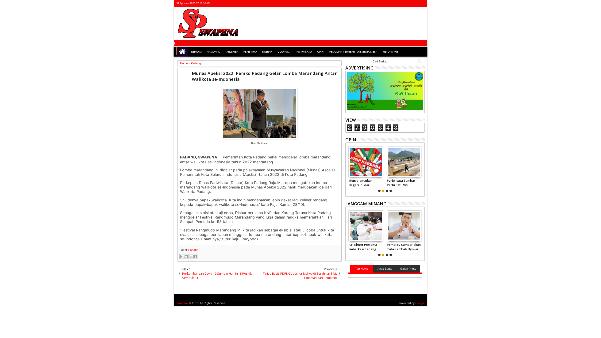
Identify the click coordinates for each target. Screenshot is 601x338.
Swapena (182, 303)
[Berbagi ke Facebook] (195, 256)
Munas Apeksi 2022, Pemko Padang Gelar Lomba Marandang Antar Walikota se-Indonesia (264, 76)
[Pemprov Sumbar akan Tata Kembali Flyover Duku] (404, 225)
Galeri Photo (408, 268)
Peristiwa (250, 51)
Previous (421, 168)
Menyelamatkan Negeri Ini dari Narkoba (360, 182)
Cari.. (420, 61)
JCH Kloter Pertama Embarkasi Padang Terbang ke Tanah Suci (362, 246)
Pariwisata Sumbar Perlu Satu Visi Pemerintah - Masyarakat (401, 182)
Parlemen (231, 51)
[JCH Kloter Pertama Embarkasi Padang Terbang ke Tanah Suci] (365, 225)
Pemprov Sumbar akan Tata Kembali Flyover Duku (404, 246)
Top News (361, 268)
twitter (397, 3)
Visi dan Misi (390, 51)
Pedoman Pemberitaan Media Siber (353, 51)
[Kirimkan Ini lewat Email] (181, 256)
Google (420, 303)
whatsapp (422, 3)
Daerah (267, 51)
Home (182, 52)
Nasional (213, 51)
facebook (403, 3)
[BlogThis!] (186, 256)
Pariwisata (304, 51)
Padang (193, 250)
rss (415, 3)
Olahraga (284, 51)
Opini (320, 51)
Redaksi (196, 51)
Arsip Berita (385, 268)
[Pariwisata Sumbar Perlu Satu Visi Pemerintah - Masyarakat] (404, 161)
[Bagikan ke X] (190, 256)
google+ (409, 3)
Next (348, 168)
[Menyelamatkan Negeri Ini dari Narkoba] (365, 161)
